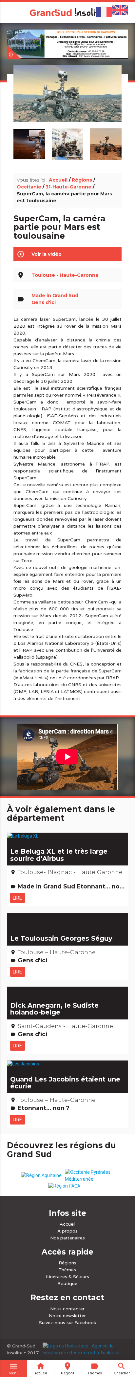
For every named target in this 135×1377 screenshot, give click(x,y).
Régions (82, 180)
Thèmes (67, 1270)
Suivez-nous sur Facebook (67, 1322)
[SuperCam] (67, 101)
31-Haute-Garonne (68, 187)
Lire (17, 898)
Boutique (67, 1283)
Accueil (58, 180)
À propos (67, 1231)
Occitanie (29, 187)
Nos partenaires (67, 1238)
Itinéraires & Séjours (67, 1276)
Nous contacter (67, 1309)
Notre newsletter (67, 1316)
